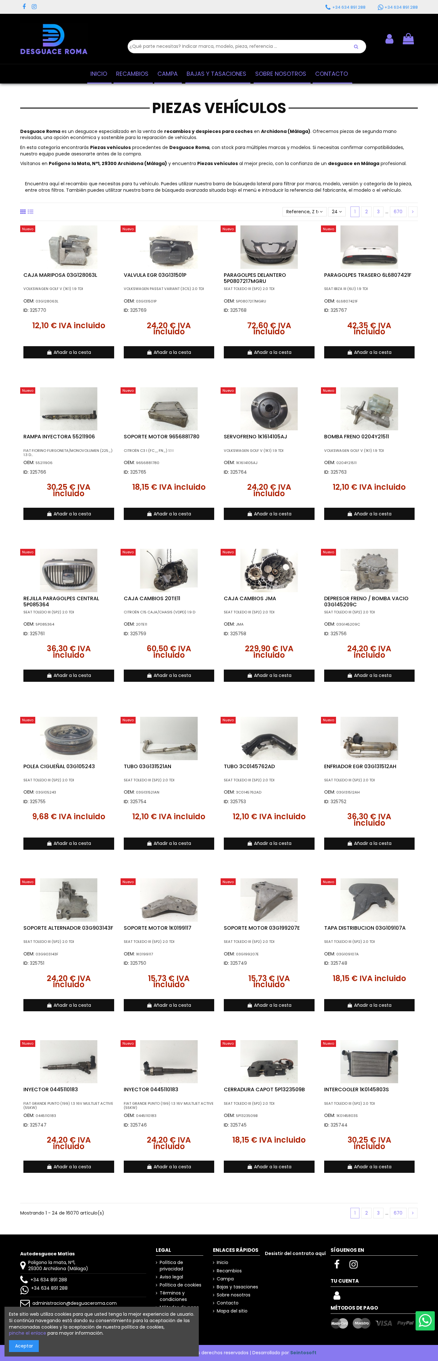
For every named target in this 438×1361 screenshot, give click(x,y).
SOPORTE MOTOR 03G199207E (262, 928)
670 (398, 211)
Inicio (222, 1263)
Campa (225, 1279)
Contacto (228, 1303)
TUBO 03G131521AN (147, 766)
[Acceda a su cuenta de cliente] (337, 1297)
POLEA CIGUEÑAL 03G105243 (59, 766)
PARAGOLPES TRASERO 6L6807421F (367, 275)
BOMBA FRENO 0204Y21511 (356, 436)
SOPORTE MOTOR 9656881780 (161, 436)
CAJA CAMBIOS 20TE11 (152, 598)
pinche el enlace (27, 1333)
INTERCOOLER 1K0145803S (356, 1089)
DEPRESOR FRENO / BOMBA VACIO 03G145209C (366, 601)
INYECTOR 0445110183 (50, 1089)
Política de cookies (180, 1285)
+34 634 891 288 (48, 1280)
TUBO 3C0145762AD (249, 766)
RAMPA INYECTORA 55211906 (59, 436)
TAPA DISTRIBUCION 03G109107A (365, 928)
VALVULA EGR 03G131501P (155, 275)
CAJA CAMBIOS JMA (250, 598)
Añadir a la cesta (72, 352)
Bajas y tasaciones (237, 1287)
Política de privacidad (171, 1266)
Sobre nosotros (233, 1295)
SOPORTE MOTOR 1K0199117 (157, 928)
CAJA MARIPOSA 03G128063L (60, 275)
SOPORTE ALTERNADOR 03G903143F (68, 928)
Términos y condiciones (173, 1296)
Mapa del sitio (232, 1311)
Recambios (229, 1271)
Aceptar (24, 1346)
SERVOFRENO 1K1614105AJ (255, 436)
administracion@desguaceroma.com (74, 1303)
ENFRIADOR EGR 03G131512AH (360, 766)
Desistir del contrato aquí (295, 1253)
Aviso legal (171, 1277)
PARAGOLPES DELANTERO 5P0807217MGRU (255, 278)
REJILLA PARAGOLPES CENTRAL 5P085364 (61, 601)
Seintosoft (303, 1352)
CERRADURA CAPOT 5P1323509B (264, 1089)
